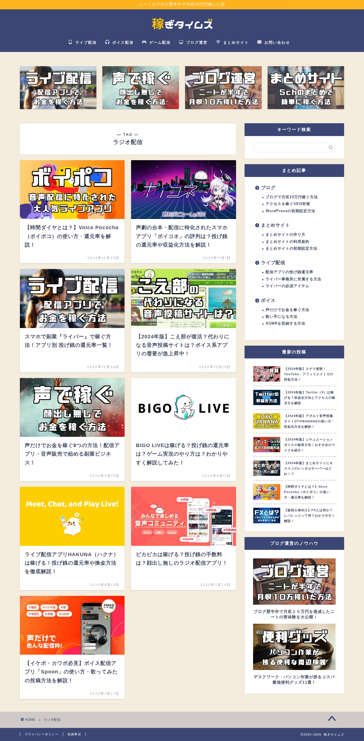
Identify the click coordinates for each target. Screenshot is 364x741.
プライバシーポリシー (41, 734)
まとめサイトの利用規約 (287, 241)
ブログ (268, 187)
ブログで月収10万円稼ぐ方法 (292, 197)
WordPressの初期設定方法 (290, 211)
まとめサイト (275, 224)
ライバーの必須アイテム (287, 286)
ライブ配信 (273, 262)
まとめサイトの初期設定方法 (291, 248)
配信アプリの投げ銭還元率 (289, 272)
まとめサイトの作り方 (285, 234)
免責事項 (74, 734)
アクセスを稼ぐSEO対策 (288, 204)
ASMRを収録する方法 (285, 323)
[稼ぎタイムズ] (182, 32)
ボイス (268, 300)
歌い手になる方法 (281, 316)
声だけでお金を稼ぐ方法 (287, 310)
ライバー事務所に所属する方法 (293, 279)
